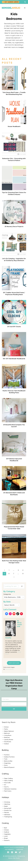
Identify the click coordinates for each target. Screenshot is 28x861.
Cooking (5, 823)
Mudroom (7, 737)
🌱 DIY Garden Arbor (11, 2)
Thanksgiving (8, 816)
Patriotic (6, 812)
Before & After (8, 761)
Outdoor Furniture (9, 757)
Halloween (7, 814)
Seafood (6, 832)
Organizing (7, 763)
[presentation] (14, 78)
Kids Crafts (7, 782)
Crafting (5, 774)
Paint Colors (7, 791)
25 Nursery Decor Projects (14, 226)
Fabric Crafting (8, 780)
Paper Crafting (8, 778)
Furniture (6, 755)
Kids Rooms (7, 741)
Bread (6, 838)
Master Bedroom (9, 731)
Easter (6, 806)
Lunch (6, 836)
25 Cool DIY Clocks (14, 326)
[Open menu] (24, 8)
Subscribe (19, 849)
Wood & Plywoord (9, 767)
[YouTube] (16, 852)
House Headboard (14, 126)
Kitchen (6, 727)
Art (5, 784)
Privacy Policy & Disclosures (14, 847)
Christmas (7, 802)
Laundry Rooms (8, 739)
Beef (5, 828)
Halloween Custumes (10, 789)
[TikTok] (20, 852)
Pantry (6, 729)
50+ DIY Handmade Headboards (14, 358)
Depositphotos (9, 669)
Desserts (6, 840)
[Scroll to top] (4, 847)
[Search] (22, 586)
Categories (7, 594)
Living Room (7, 735)
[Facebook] (8, 852)
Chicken (6, 830)
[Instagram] (12, 852)
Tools (5, 759)
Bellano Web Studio (14, 858)
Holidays (5, 797)
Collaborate (9, 849)
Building (5, 750)
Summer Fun (8, 810)
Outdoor (6, 743)
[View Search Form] (25, 2)
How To (6, 787)
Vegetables (7, 834)
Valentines (7, 804)
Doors (6, 765)
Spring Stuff (7, 808)
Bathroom (7, 733)
